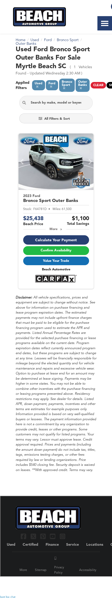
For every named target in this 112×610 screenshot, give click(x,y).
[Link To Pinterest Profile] (43, 536)
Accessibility (87, 570)
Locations (94, 545)
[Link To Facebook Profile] (24, 536)
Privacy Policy (59, 570)
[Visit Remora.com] (85, 584)
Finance (52, 545)
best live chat (7, 597)
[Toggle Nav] (104, 23)
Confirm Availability (56, 250)
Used (11, 545)
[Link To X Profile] (34, 536)
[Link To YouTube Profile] (53, 536)
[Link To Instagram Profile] (62, 536)
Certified (30, 545)
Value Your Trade (56, 261)
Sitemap (40, 570)
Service (72, 545)
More (53, 229)
